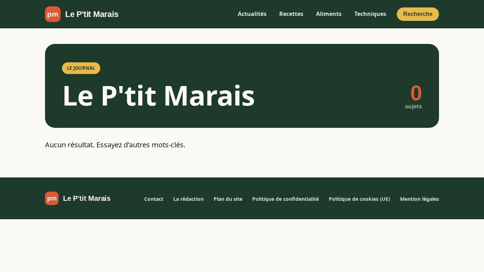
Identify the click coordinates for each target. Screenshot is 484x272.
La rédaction (188, 199)
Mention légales (419, 199)
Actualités (252, 14)
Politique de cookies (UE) (359, 199)
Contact (153, 199)
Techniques (370, 14)
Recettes (291, 14)
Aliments (329, 14)
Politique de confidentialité (285, 199)
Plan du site (228, 199)
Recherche (418, 14)
